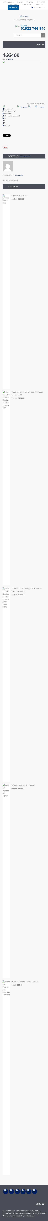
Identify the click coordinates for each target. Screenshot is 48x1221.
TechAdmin (8, 114)
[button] (38, 44)
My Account (13, 4)
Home (5, 59)
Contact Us (27, 4)
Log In (19, 2)
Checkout (41, 2)
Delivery (29, 2)
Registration (8, 2)
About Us (39, 4)
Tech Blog (13, 7)
